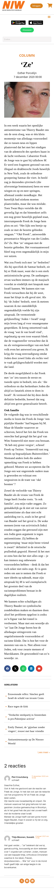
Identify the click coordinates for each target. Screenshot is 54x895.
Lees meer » (43, 752)
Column (27, 55)
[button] (49, 17)
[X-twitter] (21, 881)
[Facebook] (27, 881)
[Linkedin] (32, 881)
